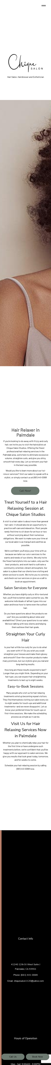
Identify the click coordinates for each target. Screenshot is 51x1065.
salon (28, 554)
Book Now (37, 1056)
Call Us (13, 1056)
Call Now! (25, 490)
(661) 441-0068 (29, 975)
